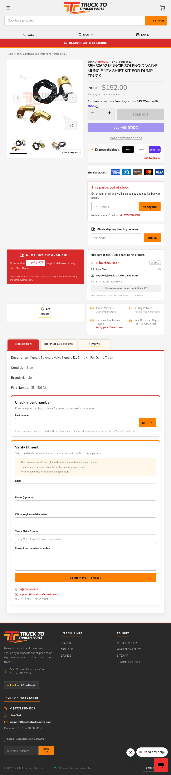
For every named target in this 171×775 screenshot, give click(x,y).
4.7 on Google (21, 685)
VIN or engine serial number (31, 514)
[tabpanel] (85, 482)
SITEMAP (122, 655)
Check (152, 237)
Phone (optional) (24, 497)
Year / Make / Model (26, 531)
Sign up (46, 750)
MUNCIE (103, 61)
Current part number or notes (32, 548)
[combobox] (85, 20)
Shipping (92, 94)
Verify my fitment (85, 578)
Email (145, 34)
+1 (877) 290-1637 (130, 215)
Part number (22, 415)
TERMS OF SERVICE (129, 662)
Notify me (149, 207)
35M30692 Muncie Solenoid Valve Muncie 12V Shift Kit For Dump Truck (42, 53)
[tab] (23, 345)
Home (10, 53)
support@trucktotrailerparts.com (117, 275)
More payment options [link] (126, 138)
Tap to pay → (152, 158)
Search (158, 20)
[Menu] (8, 8)
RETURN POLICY (127, 643)
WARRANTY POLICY (129, 649)
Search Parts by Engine (88, 42)
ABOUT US (67, 649)
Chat (86, 34)
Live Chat (101, 269)
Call (31, 34)
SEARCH (66, 643)
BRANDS (66, 655)
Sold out (140, 114)
